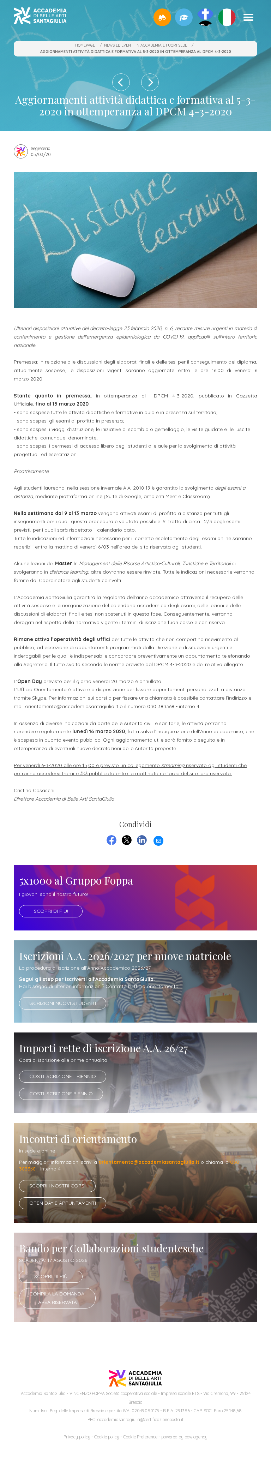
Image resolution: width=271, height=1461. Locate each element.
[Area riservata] (184, 17)
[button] (162, 17)
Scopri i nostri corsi (57, 1185)
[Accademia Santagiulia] (40, 17)
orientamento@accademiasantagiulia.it (148, 1162)
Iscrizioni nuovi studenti (62, 1003)
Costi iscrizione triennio (62, 1076)
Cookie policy (106, 1436)
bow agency (196, 1436)
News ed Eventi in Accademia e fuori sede (145, 45)
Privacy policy (77, 1436)
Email (158, 840)
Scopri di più (50, 1276)
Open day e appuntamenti (62, 1203)
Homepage (85, 45)
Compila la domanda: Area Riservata (57, 1298)
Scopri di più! (51, 911)
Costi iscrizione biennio (61, 1093)
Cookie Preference (140, 1436)
